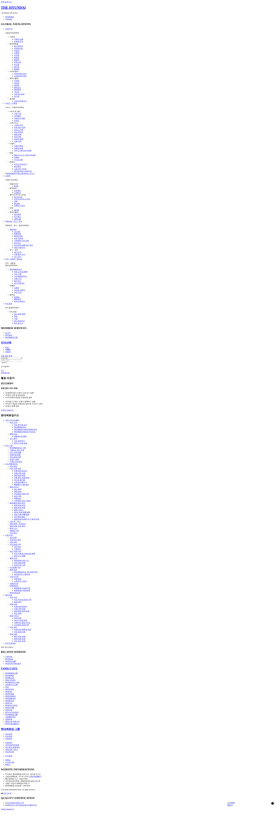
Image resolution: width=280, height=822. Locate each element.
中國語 (7, 349)
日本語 (7, 352)
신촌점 (16, 53)
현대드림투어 (10, 696)
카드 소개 (13, 422)
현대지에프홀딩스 (12, 724)
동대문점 (17, 89)
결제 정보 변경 (19, 508)
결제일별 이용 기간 (21, 560)
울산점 (16, 67)
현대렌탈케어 (10, 698)
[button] (231, 804)
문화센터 (13, 229)
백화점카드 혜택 (20, 436)
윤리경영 (8, 736)
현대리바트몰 (10, 661)
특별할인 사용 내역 (21, 485)
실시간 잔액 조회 (20, 620)
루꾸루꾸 (17, 167)
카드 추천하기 (19, 441)
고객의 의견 (18, 125)
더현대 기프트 (19, 206)
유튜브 (16, 157)
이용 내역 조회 (19, 473)
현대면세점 (9, 694)
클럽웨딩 (17, 299)
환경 (16, 316)
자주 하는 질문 (19, 127)
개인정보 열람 (19, 517)
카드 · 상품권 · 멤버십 (13, 259)
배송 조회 (17, 134)
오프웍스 (17, 190)
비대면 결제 (18, 139)
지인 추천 (13, 439)
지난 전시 (17, 257)
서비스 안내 (18, 130)
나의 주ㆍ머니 (15, 521)
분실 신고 (13, 528)
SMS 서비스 (18, 510)
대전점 (16, 85)
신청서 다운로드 (16, 462)
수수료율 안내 (15, 567)
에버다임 (8, 703)
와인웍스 (17, 217)
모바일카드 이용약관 (22, 574)
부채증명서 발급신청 (22, 588)
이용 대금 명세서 (20, 471)
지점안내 (8, 29)
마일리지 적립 (19, 118)
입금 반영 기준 (19, 565)
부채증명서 (14, 586)
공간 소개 (17, 252)
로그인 (7, 333)
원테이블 (17, 219)
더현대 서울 (18, 39)
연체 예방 (17, 579)
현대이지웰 (9, 708)
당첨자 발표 (18, 148)
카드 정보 (13, 466)
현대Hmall (9, 659)
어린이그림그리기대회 (23, 150)
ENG (7, 347)
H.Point (16, 297)
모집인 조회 (14, 459)
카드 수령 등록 (15, 452)
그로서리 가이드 (20, 169)
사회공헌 (8, 739)
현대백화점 (9, 17)
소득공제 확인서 (20, 482)
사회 (16, 319)
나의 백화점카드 (20, 276)
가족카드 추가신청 (17, 450)
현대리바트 (9, 689)
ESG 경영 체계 (19, 314)
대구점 (16, 96)
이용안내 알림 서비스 (22, 623)
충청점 (16, 69)
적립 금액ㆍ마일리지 (18, 524)
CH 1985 (17, 232)
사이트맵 (8, 756)
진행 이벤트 (18, 146)
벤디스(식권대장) (12, 712)
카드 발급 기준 (15, 544)
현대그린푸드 (10, 680)
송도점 (16, 83)
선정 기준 (17, 114)
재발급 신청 (14, 531)
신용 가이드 (14, 577)
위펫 (16, 201)
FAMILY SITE (9, 668)
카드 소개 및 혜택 (21, 272)
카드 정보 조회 (19, 641)
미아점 (16, 55)
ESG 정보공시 (19, 321)
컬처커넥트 (18, 236)
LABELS (17, 193)
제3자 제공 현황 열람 (22, 512)
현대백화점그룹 (11, 337)
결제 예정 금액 (19, 475)
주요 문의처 (18, 132)
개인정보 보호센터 (12, 747)
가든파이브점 (19, 94)
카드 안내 (13, 597)
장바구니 (17, 243)
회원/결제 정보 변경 (17, 503)
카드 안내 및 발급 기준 (23, 600)
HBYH (16, 210)
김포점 (16, 81)
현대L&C (8, 692)
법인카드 (17, 281)
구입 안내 (17, 292)
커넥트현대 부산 (20, 74)
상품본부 (8, 719)
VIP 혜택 (17, 116)
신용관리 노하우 (20, 581)
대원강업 (8, 710)
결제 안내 (13, 558)
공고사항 (8, 734)
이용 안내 (17, 279)
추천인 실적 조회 (20, 443)
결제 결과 (17, 491)
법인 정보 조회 (19, 636)
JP (10, 793)
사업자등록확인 (35, 776)
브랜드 (7, 176)
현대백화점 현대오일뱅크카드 (25, 429)
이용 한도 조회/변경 (21, 478)
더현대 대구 (18, 41)
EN (5, 793)
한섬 (7, 687)
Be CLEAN (18, 197)
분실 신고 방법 (19, 556)
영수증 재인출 (19, 480)
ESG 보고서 (18, 323)
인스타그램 (18, 160)
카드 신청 (17, 274)
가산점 (16, 92)
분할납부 (17, 498)
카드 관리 (13, 627)
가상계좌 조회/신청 (21, 494)
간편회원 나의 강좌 (21, 241)
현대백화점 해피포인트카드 (24, 432)
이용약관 (8, 743)
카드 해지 (13, 533)
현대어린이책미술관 (13, 664)
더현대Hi (8, 19)
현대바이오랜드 (11, 705)
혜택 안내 (13, 434)
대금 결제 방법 (19, 563)
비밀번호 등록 (15, 455)
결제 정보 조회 (19, 639)
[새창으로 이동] (14, 803)
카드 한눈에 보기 (20, 425)
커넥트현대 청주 (20, 76)
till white (17, 203)
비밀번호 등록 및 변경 (22, 629)
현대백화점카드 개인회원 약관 (26, 572)
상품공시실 (14, 583)
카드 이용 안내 (15, 551)
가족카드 (17, 549)
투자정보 (8, 335)
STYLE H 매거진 (20, 164)
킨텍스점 (17, 62)
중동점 (16, 60)
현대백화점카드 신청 (18, 448)
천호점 (16, 51)
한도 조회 (17, 613)
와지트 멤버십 (19, 301)
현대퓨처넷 (9, 701)
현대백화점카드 (16, 269)
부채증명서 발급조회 (22, 590)
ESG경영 (8, 304)
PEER (16, 186)
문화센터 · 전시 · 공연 (13, 221)
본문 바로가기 (6, 2)
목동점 (16, 58)
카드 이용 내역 (15, 468)
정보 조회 (13, 634)
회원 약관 (13, 570)
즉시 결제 (17, 489)
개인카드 (17, 547)
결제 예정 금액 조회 (21, 611)
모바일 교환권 (19, 290)
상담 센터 (13, 542)
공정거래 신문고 (11, 749)
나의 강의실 (18, 238)
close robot (269, 806)
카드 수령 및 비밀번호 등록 (24, 554)
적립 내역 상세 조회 (17, 526)
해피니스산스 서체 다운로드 (25, 155)
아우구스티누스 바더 (22, 199)
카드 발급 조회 (15, 457)
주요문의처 (9, 752)
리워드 (16, 121)
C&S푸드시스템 (11, 685)
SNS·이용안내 (19, 247)
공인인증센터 (19, 283)
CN (8, 793)
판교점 (16, 64)
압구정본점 (18, 46)
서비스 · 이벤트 (11, 103)
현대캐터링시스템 (12, 682)
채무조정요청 (15, 593)
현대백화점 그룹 (10, 729)
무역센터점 (18, 48)
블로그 (7, 764)
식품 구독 (17, 141)
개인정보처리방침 (12, 745)
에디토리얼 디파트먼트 (23, 171)
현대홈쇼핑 (9, 678)
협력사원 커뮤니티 (12, 721)
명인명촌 (17, 214)
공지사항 (17, 137)
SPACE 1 (17, 87)
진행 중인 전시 (19, 254)
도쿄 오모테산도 (20, 101)
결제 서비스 (14, 487)
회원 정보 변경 (19, 505)
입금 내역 (17, 496)
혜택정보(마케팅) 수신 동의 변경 (26, 519)
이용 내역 (13, 604)
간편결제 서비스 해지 (22, 501)
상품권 (16, 288)
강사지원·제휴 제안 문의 (23, 245)
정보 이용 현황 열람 (21, 514)
